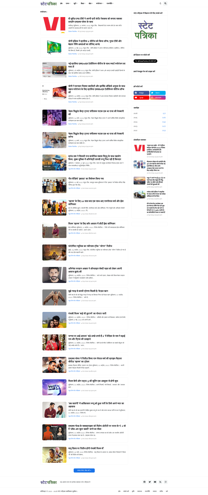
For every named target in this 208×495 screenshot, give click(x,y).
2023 (150, 126)
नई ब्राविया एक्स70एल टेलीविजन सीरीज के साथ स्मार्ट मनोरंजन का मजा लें (96, 65)
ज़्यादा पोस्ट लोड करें (83, 470)
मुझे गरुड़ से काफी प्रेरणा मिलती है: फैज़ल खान (88, 291)
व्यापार (155, 491)
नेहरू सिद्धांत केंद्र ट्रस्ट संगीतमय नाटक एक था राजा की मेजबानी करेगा (96, 135)
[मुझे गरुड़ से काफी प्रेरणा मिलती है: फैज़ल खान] (54, 297)
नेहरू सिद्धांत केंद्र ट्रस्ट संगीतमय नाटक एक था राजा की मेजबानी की (96, 113)
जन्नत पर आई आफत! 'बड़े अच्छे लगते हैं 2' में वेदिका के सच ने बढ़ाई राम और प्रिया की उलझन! (96, 338)
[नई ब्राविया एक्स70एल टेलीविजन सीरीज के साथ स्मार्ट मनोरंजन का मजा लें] (54, 70)
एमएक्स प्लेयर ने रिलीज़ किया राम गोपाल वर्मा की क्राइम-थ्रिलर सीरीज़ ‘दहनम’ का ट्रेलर (95, 360)
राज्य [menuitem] (67, 3)
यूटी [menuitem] (75, 3)
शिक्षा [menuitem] (82, 3)
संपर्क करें (126, 491)
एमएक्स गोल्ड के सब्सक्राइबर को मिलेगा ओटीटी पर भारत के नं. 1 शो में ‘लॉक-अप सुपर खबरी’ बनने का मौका (97, 427)
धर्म (167, 491)
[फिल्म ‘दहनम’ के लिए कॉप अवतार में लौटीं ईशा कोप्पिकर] (54, 230)
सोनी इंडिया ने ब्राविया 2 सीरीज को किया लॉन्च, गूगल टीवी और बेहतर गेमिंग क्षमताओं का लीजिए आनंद (95, 43)
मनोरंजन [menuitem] (99, 3)
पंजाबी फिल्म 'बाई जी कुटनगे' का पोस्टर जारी (87, 313)
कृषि (133, 491)
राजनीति (147, 491)
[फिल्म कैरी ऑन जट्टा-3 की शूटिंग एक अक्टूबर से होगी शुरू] (54, 387)
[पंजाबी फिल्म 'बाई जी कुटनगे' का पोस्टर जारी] (54, 320)
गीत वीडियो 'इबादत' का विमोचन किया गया (86, 178)
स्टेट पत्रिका (61, 491)
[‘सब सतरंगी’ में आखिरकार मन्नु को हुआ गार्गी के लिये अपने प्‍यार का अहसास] (54, 410)
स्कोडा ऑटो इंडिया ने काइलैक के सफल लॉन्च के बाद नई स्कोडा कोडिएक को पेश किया (156, 194)
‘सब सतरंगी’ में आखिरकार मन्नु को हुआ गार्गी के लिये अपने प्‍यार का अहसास (96, 405)
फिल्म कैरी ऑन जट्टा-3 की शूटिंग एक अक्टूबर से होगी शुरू (93, 380)
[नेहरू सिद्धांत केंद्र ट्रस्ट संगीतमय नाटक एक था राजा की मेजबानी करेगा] (54, 140)
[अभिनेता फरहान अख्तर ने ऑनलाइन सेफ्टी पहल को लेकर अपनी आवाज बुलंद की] (54, 275)
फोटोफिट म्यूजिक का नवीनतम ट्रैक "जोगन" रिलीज (90, 246)
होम (119, 491)
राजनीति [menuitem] (109, 3)
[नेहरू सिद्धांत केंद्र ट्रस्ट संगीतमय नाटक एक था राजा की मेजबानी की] (54, 118)
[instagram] (166, 482)
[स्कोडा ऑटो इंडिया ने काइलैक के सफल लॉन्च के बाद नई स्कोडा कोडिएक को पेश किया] (139, 194)
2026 (150, 113)
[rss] (160, 482)
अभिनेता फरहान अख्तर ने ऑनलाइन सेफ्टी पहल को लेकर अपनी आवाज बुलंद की (95, 270)
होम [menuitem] (61, 3)
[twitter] (150, 482)
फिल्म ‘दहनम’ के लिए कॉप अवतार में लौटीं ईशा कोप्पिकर (91, 223)
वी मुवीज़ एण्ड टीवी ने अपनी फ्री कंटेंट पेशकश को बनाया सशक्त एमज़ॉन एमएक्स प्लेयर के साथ (95, 20)
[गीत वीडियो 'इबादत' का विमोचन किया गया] (54, 185)
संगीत (161, 491)
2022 (150, 130)
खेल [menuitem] (90, 3)
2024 (150, 122)
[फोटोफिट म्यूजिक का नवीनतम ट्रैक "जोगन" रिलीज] (54, 252)
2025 (150, 118)
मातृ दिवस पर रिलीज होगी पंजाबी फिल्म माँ (85, 448)
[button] (160, 3)
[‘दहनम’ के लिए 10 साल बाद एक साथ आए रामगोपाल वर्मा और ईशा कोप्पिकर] (54, 208)
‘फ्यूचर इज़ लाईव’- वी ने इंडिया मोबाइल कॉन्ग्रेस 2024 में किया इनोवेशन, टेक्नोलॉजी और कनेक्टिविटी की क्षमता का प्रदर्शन (156, 149)
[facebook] (144, 482)
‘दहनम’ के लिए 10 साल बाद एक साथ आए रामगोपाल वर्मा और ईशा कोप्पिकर (96, 203)
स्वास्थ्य (139, 491)
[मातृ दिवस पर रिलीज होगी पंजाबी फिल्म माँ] (54, 455)
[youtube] (155, 482)
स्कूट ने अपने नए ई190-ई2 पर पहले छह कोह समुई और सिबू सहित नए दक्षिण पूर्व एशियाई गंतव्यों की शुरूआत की (156, 181)
